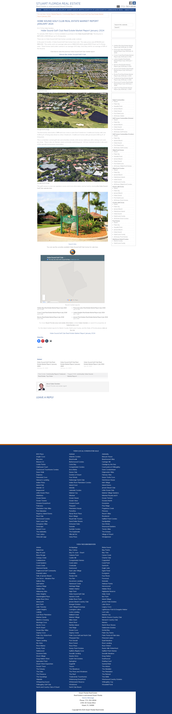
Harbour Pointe (107, 584)
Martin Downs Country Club (112, 617)
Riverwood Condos (43, 519)
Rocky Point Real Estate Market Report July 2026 (123, 75)
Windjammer (106, 537)
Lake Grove (106, 604)
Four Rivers (106, 576)
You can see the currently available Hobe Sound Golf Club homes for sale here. (72, 247)
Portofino (72, 511)
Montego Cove (41, 622)
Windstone (73, 684)
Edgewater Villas (108, 472)
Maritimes (39, 495)
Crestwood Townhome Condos (47, 470)
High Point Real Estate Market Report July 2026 (123, 88)
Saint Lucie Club (41, 521)
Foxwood (105, 578)
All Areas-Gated (119, 116)
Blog (121, 10)
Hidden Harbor (74, 589)
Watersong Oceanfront (77, 679)
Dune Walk (40, 472)
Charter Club (106, 558)
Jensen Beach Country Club (78, 602)
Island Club (40, 485)
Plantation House (75, 508)
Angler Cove (40, 457)
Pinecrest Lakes (107, 638)
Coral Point (106, 563)
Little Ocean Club (108, 490)
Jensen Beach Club (108, 488)
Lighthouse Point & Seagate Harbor (114, 609)
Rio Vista (39, 643)
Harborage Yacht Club (77, 480)
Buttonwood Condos (76, 462)
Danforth (105, 565)
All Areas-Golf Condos (121, 147)
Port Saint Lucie (119, 113)
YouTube (134, 3)
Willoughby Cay (107, 682)
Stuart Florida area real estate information (59, 323)
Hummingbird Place (43, 596)
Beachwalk (73, 459)
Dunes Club (73, 472)
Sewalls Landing (75, 653)
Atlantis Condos (75, 457)
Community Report (52, 374)
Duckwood (73, 568)
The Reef (72, 674)
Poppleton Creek (108, 508)
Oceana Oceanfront (43, 503)
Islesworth (40, 602)
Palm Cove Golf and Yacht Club (80, 635)
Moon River (73, 622)
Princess (105, 511)
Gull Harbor (40, 584)
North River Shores (109, 625)
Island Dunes (106, 485)
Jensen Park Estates (109, 602)
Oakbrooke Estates (109, 628)
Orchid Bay (106, 630)
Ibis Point (105, 596)
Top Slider (49, 376)
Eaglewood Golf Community (46, 571)
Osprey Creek (74, 633)
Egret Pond (106, 571)
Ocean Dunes (41, 498)
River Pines (73, 646)
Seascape (39, 526)
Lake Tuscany (41, 607)
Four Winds (73, 477)
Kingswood (40, 490)
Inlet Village (106, 482)
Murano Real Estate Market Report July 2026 (50, 317)
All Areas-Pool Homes (121, 237)
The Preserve (41, 674)
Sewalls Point (118, 106)
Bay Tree (105, 553)
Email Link (118, 6)
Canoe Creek (106, 555)
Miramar (72, 495)
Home (39, 10)
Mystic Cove (40, 625)
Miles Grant (73, 620)
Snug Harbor (106, 656)
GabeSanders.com (72, 325)
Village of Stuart (107, 534)
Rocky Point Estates (76, 648)
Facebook (130, 3)
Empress (39, 475)
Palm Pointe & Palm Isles (111, 635)
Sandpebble (106, 521)
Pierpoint (72, 506)
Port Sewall (73, 640)
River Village (73, 516)
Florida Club (73, 576)
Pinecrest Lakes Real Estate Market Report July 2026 (89, 308)
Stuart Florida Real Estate (58, 3)
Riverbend (105, 516)
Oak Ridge (72, 628)
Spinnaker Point (41, 661)
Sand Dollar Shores (76, 521)
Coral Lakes (73, 563)
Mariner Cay (73, 493)
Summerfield (106, 664)
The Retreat (106, 674)
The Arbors (106, 666)
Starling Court (107, 661)
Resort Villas (106, 514)
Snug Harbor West (42, 659)
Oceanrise (105, 503)
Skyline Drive (73, 656)
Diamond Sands (41, 568)
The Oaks (39, 672)
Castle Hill (72, 558)
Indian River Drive (42, 599)
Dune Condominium (109, 470)
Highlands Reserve (108, 591)
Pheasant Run (74, 638)
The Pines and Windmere (78, 672)
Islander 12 (40, 488)
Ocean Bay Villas (42, 630)
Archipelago (73, 547)
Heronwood (106, 586)
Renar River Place (75, 514)
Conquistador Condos (76, 467)
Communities (111, 10)
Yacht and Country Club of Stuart (48, 687)
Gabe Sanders (49, 28)
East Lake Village (75, 571)
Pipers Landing (41, 640)
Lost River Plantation (43, 615)
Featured (62, 374)
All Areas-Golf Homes (120, 132)
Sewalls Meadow (108, 653)
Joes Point (39, 604)
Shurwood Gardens (109, 526)
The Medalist (106, 669)
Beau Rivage (40, 555)
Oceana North (107, 501)
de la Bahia (73, 470)
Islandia (71, 488)
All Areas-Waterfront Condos (123, 184)
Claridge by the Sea (109, 464)
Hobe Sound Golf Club (85, 34)
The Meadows (74, 669)
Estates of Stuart (75, 475)
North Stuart (40, 628)
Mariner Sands (41, 617)
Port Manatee (41, 511)
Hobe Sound (89, 374)
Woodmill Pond (107, 684)
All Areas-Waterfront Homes (123, 166)
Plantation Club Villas (43, 508)
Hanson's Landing (42, 480)
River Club (39, 516)
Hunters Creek (74, 596)
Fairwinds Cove (41, 477)
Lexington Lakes (75, 609)
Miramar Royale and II (109, 495)
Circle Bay (72, 464)
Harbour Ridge (41, 586)
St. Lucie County (98, 10)
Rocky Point (40, 648)
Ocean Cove (73, 630)
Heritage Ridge (74, 586)
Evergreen (105, 573)
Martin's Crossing (42, 620)
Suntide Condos (74, 529)
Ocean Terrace (107, 498)
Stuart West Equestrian (44, 664)
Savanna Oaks (41, 653)
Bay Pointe (106, 550)
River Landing (107, 643)
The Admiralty (41, 532)
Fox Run (72, 578)
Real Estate (41, 376)
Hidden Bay (40, 589)
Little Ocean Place (42, 493)
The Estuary (106, 532)
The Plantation (107, 672)
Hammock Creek (75, 584)
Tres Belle (105, 677)
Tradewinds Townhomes (78, 677)
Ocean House (74, 498)
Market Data (71, 10)
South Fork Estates (76, 659)
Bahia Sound (106, 547)
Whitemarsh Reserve (76, 682)
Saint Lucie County (119, 182)
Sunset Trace (41, 666)
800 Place (40, 454)
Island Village (106, 599)
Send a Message (88, 698)
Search (46, 10)
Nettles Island (74, 625)
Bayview (39, 459)
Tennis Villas (106, 529)
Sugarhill (72, 664)
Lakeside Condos (75, 490)
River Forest (73, 643)
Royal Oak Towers (75, 519)
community (80, 374)
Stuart (116, 101)
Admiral (71, 454)
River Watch (106, 646)
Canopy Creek (41, 558)
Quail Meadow (107, 640)
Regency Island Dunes (44, 514)
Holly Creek (106, 594)
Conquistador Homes (76, 560)
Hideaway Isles (41, 591)
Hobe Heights (41, 594)
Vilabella (39, 679)
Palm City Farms (108, 633)
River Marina (40, 646)
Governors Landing (76, 581)
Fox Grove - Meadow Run (45, 578)
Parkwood (40, 638)
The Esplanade (74, 532)
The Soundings (41, 677)
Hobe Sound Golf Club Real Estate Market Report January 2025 (47, 364)
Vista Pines (73, 537)
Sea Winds (106, 524)
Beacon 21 (40, 462)
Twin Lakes (40, 534)
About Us (128, 10)
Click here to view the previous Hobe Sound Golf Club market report (72, 51)
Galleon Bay (40, 581)
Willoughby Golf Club (43, 684)
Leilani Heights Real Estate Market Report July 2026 (89, 312)
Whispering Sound (42, 682)
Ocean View (73, 501)
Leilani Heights (41, 609)
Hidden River (106, 589)
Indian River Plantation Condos (80, 482)
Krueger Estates (75, 604)
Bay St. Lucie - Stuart (76, 553)
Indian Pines (40, 482)
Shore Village (40, 656)
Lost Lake (105, 612)
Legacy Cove (106, 607)
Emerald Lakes (41, 573)
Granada (105, 581)
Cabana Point (74, 555)
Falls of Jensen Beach (44, 576)
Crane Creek (40, 565)
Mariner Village (74, 617)
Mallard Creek (74, 615)
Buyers (53, 10)
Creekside (72, 565)
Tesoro (71, 666)
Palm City (117, 104)
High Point (73, 591)
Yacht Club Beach (75, 687)
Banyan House (107, 457)
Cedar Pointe (41, 464)
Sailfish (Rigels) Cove (76, 651)
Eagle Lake (106, 568)
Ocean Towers (41, 501)
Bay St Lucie (40, 553)
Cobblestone (40, 560)
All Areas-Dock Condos (121, 218)
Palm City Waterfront (44, 635)
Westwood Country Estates (112, 679)
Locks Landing (74, 612)
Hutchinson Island (119, 177)
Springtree (72, 661)
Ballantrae (39, 550)
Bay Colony (73, 550)
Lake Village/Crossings (77, 607)
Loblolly (39, 612)
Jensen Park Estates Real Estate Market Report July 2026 (90, 317)
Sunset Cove (40, 529)
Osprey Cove (41, 633)
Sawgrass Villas (41, 524)
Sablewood (40, 651)
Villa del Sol (73, 534)
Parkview (39, 506)
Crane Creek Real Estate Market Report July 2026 (52, 312)
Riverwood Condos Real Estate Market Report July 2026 (123, 83)
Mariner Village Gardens (110, 493)
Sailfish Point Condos (109, 519)
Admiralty (105, 454)
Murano (104, 622)
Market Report (72, 376)
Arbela (38, 547)
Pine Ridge (106, 506)
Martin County (84, 10)
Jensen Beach (118, 108)
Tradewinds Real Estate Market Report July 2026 (123, 79)
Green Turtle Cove (108, 477)
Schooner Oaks (74, 524)
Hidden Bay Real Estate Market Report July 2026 (52, 308)
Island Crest (73, 485)
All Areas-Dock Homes (121, 200)
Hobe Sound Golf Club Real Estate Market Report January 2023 (70, 364)
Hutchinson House (108, 480)
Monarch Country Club (110, 620)
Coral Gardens (41, 563)
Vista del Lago (41, 537)
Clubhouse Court (42, 467)
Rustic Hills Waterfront (110, 648)
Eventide (72, 573)
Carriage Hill (106, 462)
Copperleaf (106, 560)
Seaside (72, 526)
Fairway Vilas (106, 475)
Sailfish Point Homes (109, 651)
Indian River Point (75, 599)
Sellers (61, 10)
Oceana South (74, 503)
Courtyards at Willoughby (111, 467)
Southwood (106, 659)
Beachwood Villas (108, 459)
